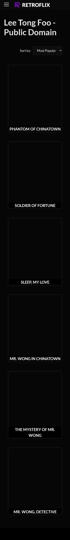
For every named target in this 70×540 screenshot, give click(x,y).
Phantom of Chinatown (35, 129)
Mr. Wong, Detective (35, 511)
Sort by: (25, 51)
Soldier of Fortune (35, 205)
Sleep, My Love (35, 282)
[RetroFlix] (32, 5)
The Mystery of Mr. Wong (35, 432)
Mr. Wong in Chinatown (35, 358)
